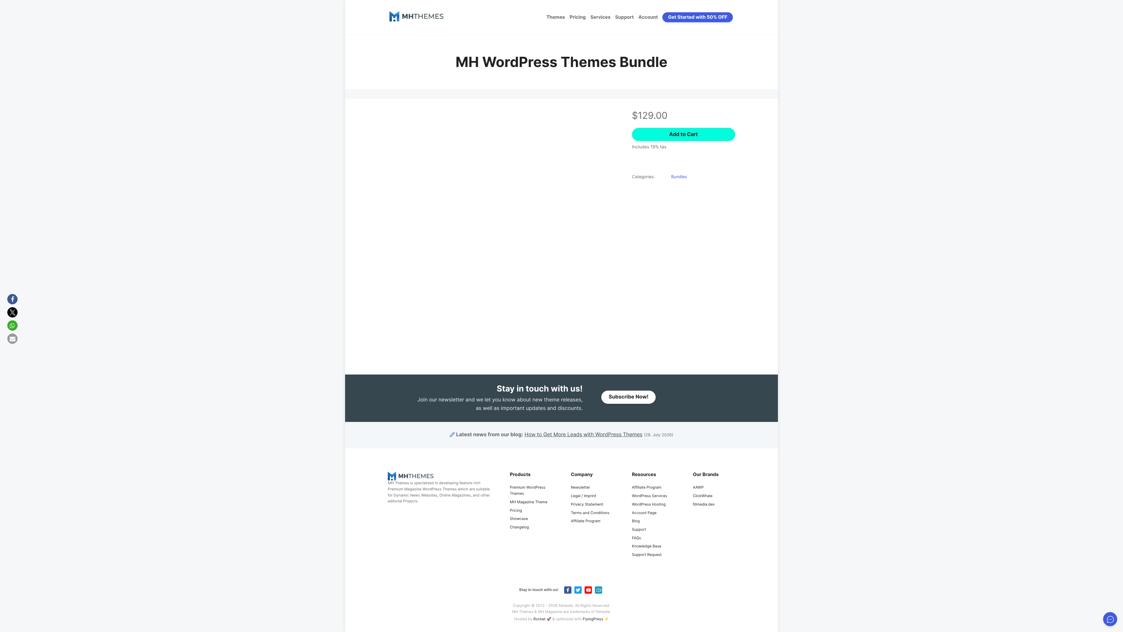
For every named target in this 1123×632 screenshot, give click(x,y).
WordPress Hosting (649, 504)
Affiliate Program (585, 521)
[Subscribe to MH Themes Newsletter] (598, 590)
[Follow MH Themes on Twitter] (578, 590)
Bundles (679, 176)
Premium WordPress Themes (527, 490)
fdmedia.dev (704, 504)
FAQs (636, 538)
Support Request (647, 555)
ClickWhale (702, 496)
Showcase (519, 519)
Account (648, 17)
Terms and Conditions (590, 513)
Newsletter (580, 487)
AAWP (698, 487)
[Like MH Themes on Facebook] (567, 590)
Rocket (539, 619)
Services (600, 17)
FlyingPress (593, 619)
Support (624, 17)
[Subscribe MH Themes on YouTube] (588, 590)
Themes (555, 17)
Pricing (578, 17)
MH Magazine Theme (528, 502)
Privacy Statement (587, 504)
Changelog (519, 527)
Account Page (644, 513)
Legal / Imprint (583, 496)
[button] (12, 299)
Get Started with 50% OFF (697, 17)
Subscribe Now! (628, 397)
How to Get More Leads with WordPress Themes (584, 435)
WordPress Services (649, 496)
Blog (636, 521)
